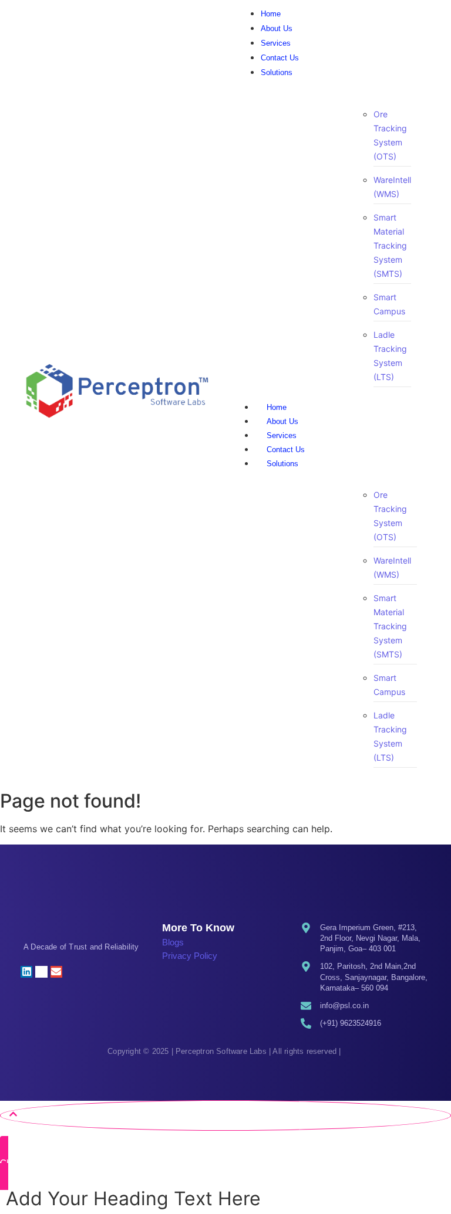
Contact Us (286, 449)
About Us (282, 421)
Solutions (282, 463)
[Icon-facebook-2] (71, 972)
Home (277, 407)
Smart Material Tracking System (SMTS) (390, 245)
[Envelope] (56, 972)
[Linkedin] (26, 972)
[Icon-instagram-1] (41, 972)
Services (282, 435)
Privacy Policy (189, 956)
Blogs (173, 942)
